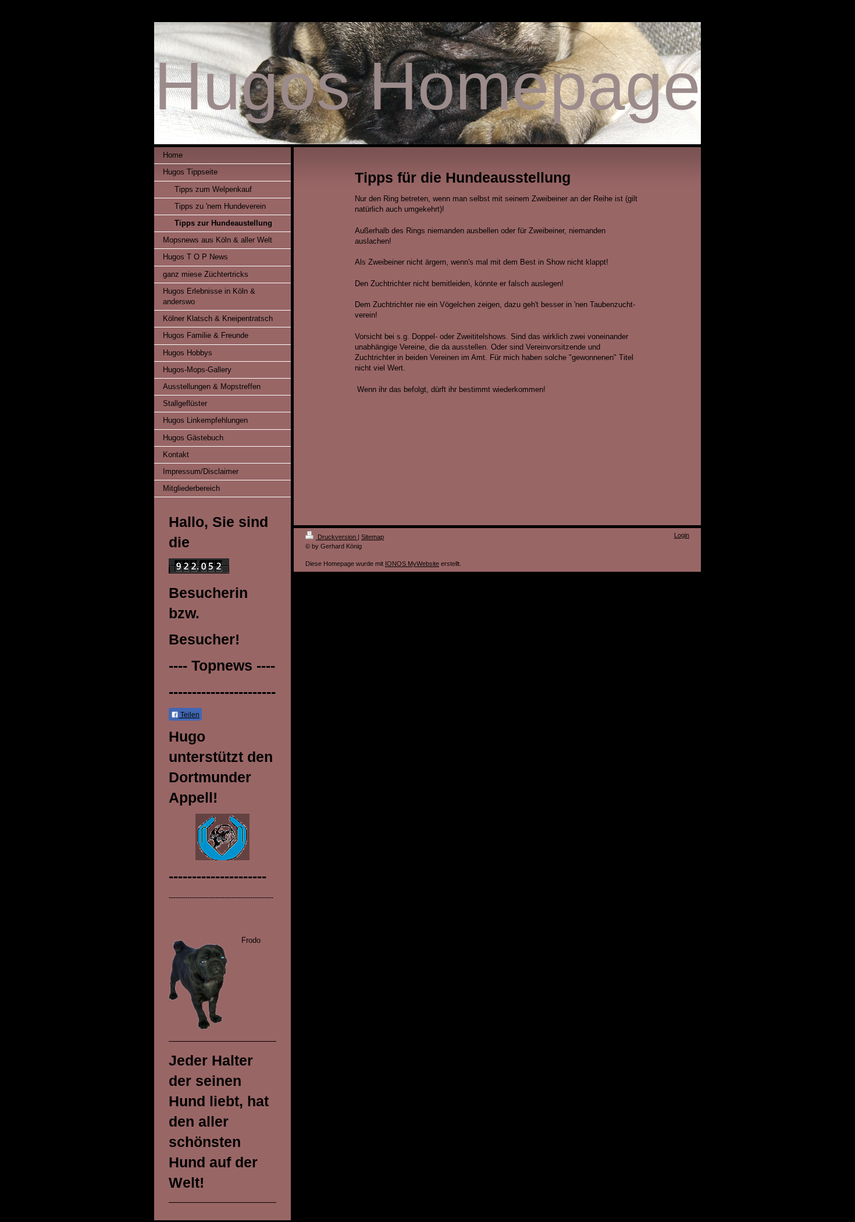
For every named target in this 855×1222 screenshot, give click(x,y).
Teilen (189, 715)
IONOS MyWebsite (412, 563)
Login (681, 535)
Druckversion (337, 536)
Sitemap (372, 536)
